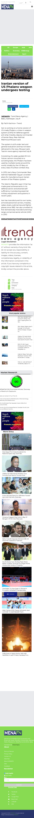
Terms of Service (9, 751)
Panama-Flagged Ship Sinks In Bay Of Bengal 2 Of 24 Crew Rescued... (14, 518)
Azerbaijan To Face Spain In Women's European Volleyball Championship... (14, 589)
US (6, 47)
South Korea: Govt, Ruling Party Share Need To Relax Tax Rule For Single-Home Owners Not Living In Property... (16, 563)
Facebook (14, 792)
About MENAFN (9, 761)
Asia (30, 47)
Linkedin (13, 801)
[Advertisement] (17, 26)
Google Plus (14, 796)
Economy (16, 51)
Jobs (5, 763)
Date (4, 101)
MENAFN (6, 116)
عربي (21, 3)
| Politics (6, 51)
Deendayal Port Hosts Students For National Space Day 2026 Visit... (14, 452)
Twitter (13, 794)
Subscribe (19, 785)
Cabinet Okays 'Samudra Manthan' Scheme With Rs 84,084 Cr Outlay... (25, 355)
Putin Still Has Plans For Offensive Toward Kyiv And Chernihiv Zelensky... (16, 496)
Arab (23, 47)
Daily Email (14, 799)
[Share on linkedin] (13, 109)
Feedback (7, 766)
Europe (15, 47)
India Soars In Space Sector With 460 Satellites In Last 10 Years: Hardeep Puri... (15, 654)
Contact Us (7, 756)
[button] (25, 3)
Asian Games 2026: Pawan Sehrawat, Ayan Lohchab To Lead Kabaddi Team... (16, 611)
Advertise (7, 759)
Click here (15, 745)
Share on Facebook (12, 106)
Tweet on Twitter (24, 106)
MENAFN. (13, 813)
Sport (23, 54)
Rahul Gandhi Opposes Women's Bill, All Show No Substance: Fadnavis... (15, 539)
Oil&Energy (27, 51)
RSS (12, 804)
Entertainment (10, 54)
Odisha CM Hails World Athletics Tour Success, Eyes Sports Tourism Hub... (25, 338)
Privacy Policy (8, 754)
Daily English (9, 773)
